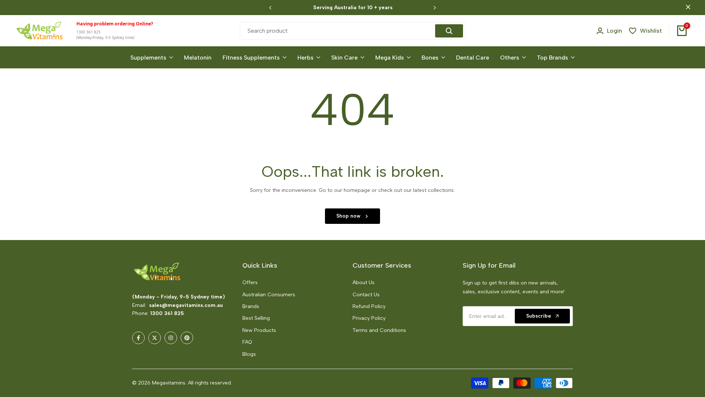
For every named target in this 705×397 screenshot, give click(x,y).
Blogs (249, 354)
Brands (250, 306)
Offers (250, 282)
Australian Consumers (268, 295)
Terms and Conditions (379, 330)
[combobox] (338, 30)
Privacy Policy (369, 318)
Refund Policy (369, 306)
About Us (363, 282)
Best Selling (256, 318)
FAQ (247, 342)
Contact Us (366, 295)
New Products (259, 330)
